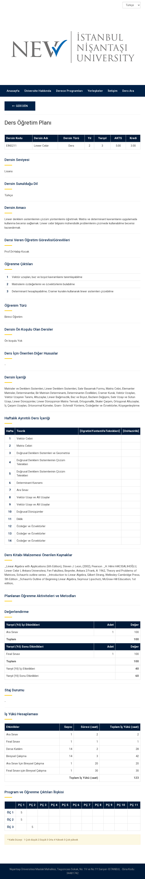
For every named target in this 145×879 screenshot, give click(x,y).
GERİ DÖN (21, 105)
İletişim (112, 91)
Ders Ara (128, 91)
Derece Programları (69, 91)
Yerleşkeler (95, 91)
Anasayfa (13, 91)
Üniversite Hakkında (37, 91)
